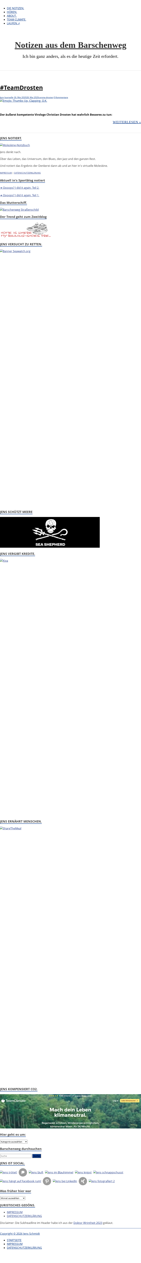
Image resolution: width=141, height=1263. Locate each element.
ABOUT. (12, 16)
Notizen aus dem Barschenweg (70, 45)
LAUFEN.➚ (13, 23)
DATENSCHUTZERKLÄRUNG (27, 172)
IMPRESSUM (6, 172)
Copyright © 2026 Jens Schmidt (20, 1234)
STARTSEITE (14, 1240)
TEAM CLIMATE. (16, 19)
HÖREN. (12, 12)
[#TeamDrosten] (23, 101)
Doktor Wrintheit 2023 (87, 1223)
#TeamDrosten (21, 87)
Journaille (8, 97)
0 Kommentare (61, 97)
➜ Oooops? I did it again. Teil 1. (19, 195)
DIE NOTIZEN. (15, 8)
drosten (49, 97)
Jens (2, 97)
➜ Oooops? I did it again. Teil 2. (19, 188)
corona (42, 97)
